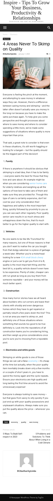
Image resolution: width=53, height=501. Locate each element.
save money (33, 422)
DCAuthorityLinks (9, 54)
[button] (49, 27)
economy (32, 361)
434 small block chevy (31, 257)
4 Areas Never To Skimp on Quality (26, 46)
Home (5, 34)
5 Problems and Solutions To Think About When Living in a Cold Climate (39, 438)
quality (23, 422)
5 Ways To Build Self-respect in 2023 (13, 435)
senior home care (38, 183)
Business (13, 34)
